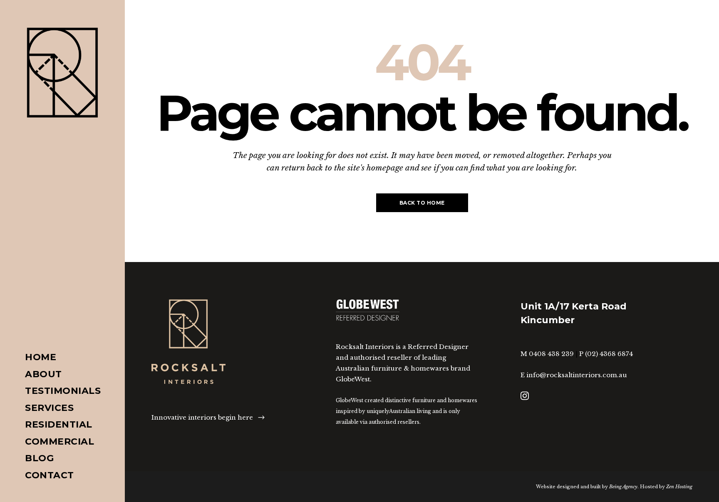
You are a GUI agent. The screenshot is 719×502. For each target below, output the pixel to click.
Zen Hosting (679, 487)
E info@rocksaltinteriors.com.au (574, 375)
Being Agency (623, 487)
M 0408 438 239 (547, 354)
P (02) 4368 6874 (606, 354)
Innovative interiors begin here (202, 417)
